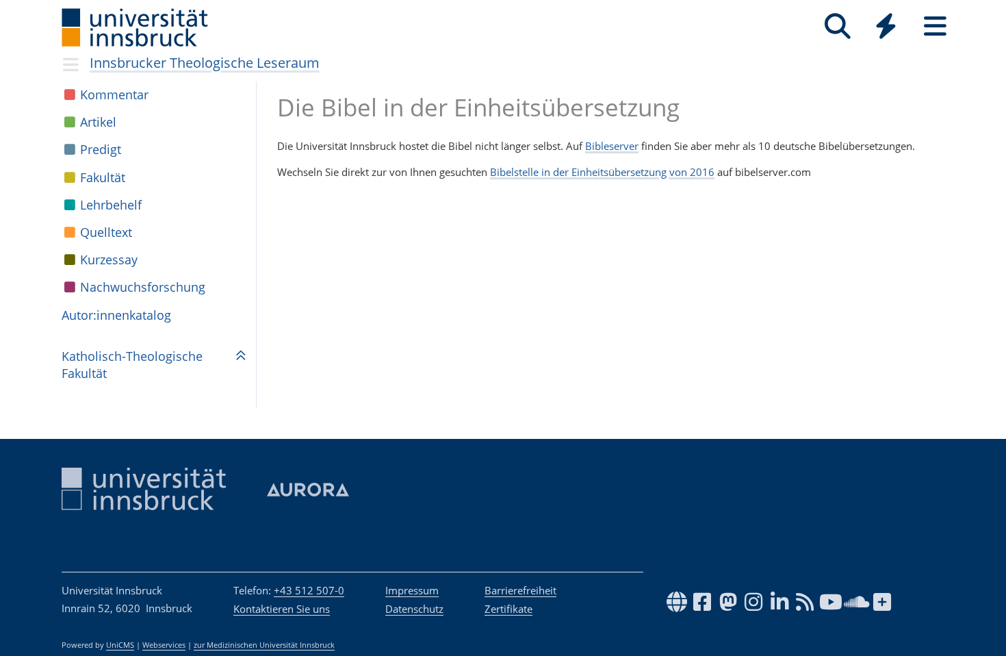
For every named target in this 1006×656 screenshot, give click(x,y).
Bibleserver (612, 146)
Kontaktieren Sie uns (281, 609)
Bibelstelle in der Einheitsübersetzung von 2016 (602, 172)
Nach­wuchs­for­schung (142, 287)
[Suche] (837, 26)
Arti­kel (98, 122)
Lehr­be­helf (111, 205)
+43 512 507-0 (309, 590)
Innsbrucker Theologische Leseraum (205, 62)
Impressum (412, 590)
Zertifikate (508, 609)
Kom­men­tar (114, 94)
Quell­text (106, 232)
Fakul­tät (102, 177)
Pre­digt (100, 149)
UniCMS (120, 645)
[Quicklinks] (886, 26)
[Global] (886, 27)
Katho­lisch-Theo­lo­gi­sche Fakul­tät (132, 364)
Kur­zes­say (109, 259)
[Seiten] (935, 26)
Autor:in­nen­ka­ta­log (116, 315)
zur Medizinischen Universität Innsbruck (264, 645)
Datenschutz (414, 609)
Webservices (163, 645)
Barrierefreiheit (520, 590)
